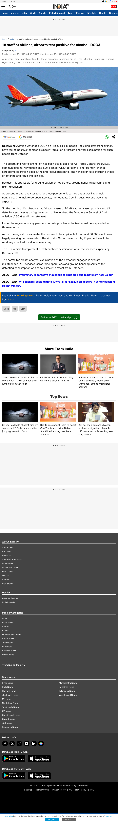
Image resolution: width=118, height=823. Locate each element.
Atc (14, 308)
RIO (84, 789)
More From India (59, 349)
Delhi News (7, 687)
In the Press (7, 563)
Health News (8, 654)
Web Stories (7, 583)
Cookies (9, 816)
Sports (42, 13)
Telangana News (67, 691)
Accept (52, 819)
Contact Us (7, 547)
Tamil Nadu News (10, 707)
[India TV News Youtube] (116, 1)
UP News (6, 711)
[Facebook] (5, 743)
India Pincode (8, 602)
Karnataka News (10, 727)
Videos (15, 13)
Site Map (28, 789)
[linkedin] (34, 743)
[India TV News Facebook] (110, 1)
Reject (69, 819)
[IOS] (103, 1)
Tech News (7, 642)
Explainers (7, 646)
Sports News (8, 638)
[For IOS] (39, 775)
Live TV (5, 575)
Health (102, 13)
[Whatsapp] (107, 137)
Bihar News (7, 683)
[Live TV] (114, 6)
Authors (5, 579)
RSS (92, 789)
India (24, 13)
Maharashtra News (68, 683)
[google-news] (41, 743)
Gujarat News (8, 719)
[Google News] (9, 137)
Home (4, 13)
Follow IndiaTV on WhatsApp (56, 317)
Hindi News (7, 571)
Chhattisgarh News (11, 715)
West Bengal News (68, 695)
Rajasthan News (66, 687)
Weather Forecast (10, 598)
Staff (23, 308)
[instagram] (19, 743)
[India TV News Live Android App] (13, 758)
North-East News (10, 703)
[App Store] (39, 758)
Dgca (6, 308)
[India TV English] (61, 6)
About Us (6, 551)
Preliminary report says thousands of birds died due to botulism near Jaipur (66, 274)
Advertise (6, 555)
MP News (6, 699)
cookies (108, 816)
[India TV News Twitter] (113, 1)
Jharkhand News (10, 695)
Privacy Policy (59, 789)
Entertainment (57, 13)
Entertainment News (11, 634)
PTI (16, 50)
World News (7, 622)
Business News (9, 650)
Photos (80, 13)
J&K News (7, 723)
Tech (70, 13)
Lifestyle (91, 13)
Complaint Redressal (11, 559)
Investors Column (10, 567)
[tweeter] (12, 743)
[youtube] (26, 743)
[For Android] (13, 775)
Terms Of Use (42, 789)
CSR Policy (74, 789)
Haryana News (9, 691)
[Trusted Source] (25, 137)
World (33, 13)
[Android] (106, 1)
